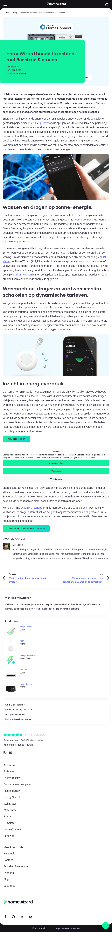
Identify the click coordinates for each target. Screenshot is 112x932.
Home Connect (83, 219)
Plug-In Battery (12, 790)
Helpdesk (9, 853)
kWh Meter (10, 803)
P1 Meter (9, 771)
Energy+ (8, 816)
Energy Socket (12, 797)
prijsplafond (47, 123)
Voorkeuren (56, 479)
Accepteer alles (56, 463)
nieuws (22, 73)
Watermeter (11, 810)
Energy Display (12, 778)
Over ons (9, 872)
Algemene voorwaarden (67, 928)
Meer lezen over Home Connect (26, 528)
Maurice (15, 66)
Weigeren (56, 471)
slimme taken (24, 274)
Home (8, 12)
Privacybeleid (39, 928)
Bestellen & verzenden (16, 866)
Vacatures (9, 885)
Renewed (9, 835)
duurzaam (13, 73)
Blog (15, 12)
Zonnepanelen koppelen (18, 784)
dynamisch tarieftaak (33, 507)
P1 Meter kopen (16, 438)
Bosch (84, 507)
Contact (8, 860)
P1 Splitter (9, 823)
